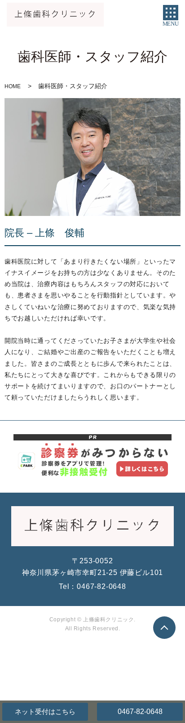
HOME (12, 86)
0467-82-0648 (140, 711)
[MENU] (170, 12)
